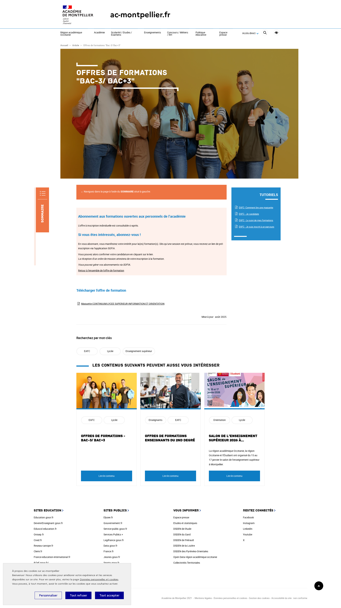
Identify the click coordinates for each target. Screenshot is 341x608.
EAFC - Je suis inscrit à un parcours (256, 226)
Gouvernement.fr (113, 523)
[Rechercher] (265, 33)
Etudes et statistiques (185, 523)
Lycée (110, 351)
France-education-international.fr (52, 557)
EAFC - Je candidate (249, 214)
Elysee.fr (108, 517)
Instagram (249, 523)
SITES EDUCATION (47, 510)
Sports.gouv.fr (111, 562)
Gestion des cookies (259, 598)
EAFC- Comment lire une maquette (256, 207)
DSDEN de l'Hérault (183, 540)
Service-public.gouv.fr (115, 528)
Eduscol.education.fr (45, 528)
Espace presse (223, 33)
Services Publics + (113, 534)
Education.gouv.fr (43, 517)
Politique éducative (201, 33)
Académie (99, 32)
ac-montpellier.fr (140, 14)
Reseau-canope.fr (43, 545)
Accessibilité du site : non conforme (289, 598)
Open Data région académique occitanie (195, 557)
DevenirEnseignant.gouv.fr (48, 523)
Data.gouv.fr (110, 545)
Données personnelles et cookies (99, 579)
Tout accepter (109, 595)
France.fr (109, 551)
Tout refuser (78, 595)
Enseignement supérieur (139, 351)
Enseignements (152, 32)
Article (75, 45)
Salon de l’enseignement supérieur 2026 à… (233, 438)
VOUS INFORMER (186, 510)
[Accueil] (78, 15)
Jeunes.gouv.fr (112, 557)
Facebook (248, 517)
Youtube (247, 534)
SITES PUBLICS (115, 510)
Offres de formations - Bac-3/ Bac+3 (103, 438)
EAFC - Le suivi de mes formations (256, 220)
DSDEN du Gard (182, 534)
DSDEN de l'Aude (182, 528)
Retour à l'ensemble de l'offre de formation (101, 270)
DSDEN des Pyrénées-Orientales (190, 551)
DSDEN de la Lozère (184, 545)
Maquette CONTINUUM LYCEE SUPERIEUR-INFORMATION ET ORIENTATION (122, 303)
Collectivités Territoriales (186, 562)
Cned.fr (38, 540)
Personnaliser (48, 595)
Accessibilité (276, 33)
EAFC (87, 351)
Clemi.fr (38, 551)
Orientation (219, 420)
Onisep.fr (39, 534)
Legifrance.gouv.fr (114, 540)
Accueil (64, 45)
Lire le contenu (107, 476)
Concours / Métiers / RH (177, 33)
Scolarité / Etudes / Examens (121, 33)
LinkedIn (247, 528)
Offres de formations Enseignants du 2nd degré (170, 438)
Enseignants (155, 420)
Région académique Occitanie (71, 33)
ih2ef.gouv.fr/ (41, 562)
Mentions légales (203, 598)
